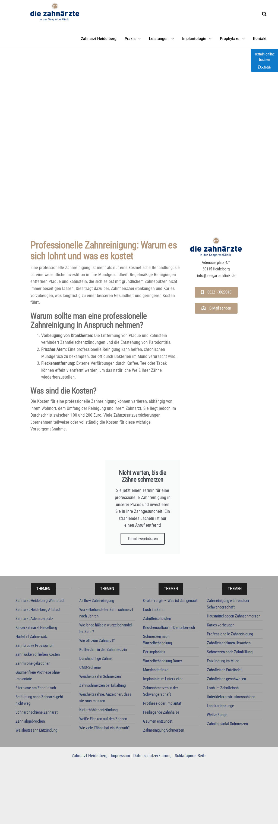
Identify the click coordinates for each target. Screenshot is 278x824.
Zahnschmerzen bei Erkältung (102, 685)
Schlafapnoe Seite (191, 755)
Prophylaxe (229, 38)
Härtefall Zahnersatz (31, 636)
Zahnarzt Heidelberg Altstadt (37, 609)
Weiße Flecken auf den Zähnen (103, 718)
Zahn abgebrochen (30, 721)
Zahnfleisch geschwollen (226, 678)
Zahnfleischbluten (157, 618)
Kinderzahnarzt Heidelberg (36, 627)
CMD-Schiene (90, 667)
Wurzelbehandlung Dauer (162, 660)
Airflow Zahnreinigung (96, 600)
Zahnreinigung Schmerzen (163, 730)
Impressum (120, 755)
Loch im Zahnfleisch (223, 687)
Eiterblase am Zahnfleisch (35, 687)
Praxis (130, 38)
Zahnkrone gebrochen (32, 663)
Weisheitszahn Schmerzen (100, 676)
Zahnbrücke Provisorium (34, 645)
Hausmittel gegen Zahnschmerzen (233, 616)
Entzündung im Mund (223, 660)
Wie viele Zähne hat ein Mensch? (104, 727)
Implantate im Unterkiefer (163, 678)
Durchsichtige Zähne (95, 658)
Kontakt (260, 38)
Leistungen (159, 38)
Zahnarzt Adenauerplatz (34, 618)
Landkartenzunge (220, 705)
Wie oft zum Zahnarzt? (97, 640)
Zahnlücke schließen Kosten (37, 654)
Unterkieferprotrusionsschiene (231, 696)
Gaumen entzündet (157, 721)
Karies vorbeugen (220, 625)
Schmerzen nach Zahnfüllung (229, 652)
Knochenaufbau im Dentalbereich (169, 627)
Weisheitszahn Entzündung (36, 730)
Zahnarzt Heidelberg (98, 38)
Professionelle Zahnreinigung (230, 634)
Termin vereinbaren (143, 538)
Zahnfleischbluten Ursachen (229, 643)
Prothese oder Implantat (162, 703)
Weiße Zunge (217, 714)
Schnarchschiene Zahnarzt (36, 712)
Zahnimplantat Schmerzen (227, 723)
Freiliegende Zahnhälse (161, 712)
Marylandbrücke (155, 669)
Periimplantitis (154, 652)
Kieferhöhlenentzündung (98, 709)
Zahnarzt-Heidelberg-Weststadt (39, 600)
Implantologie (194, 38)
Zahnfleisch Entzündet (224, 669)
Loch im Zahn (153, 609)
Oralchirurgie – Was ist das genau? (170, 600)
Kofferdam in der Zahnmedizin (103, 649)
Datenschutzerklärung (152, 755)
